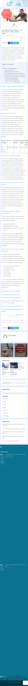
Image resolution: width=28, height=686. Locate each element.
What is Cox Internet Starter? (10, 68)
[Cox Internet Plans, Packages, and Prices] (6, 365)
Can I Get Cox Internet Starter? (13, 79)
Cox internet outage (16, 177)
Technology (6, 415)
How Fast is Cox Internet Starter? (13, 80)
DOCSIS (11, 197)
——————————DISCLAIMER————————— (16, 82)
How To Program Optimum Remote (10, 441)
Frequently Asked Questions (11, 78)
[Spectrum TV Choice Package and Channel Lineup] (14, 365)
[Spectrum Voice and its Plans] (22, 363)
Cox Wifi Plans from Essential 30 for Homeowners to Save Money (21, 351)
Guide (5, 404)
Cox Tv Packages (15, 291)
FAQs (5, 401)
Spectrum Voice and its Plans (21, 367)
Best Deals (24, 38)
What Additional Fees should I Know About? (15, 74)
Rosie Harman (10, 35)
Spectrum (6, 413)
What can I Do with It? (10, 70)
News (5, 407)
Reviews (5, 410)
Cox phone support (19, 243)
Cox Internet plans (14, 163)
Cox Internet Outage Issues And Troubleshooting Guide (7, 351)
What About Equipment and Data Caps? (14, 73)
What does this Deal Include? (11, 71)
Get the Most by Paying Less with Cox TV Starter (13, 428)
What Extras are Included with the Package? (15, 76)
